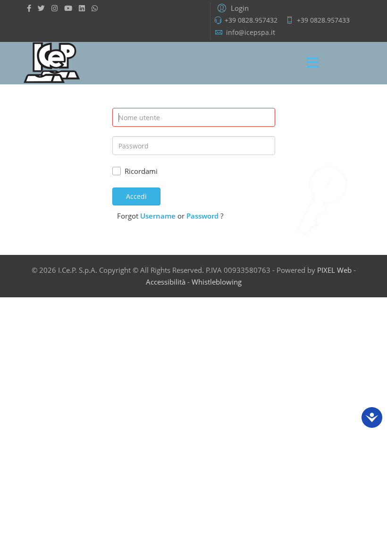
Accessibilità (165, 281)
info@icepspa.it (250, 32)
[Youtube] (68, 8)
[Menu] (313, 63)
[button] (231, 7)
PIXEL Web (334, 270)
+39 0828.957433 (323, 20)
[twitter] (41, 8)
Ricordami (141, 171)
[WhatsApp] (95, 8)
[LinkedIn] (82, 8)
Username (158, 216)
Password (202, 216)
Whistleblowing (217, 281)
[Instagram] (54, 8)
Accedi (136, 196)
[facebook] (29, 8)
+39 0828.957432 (251, 20)
